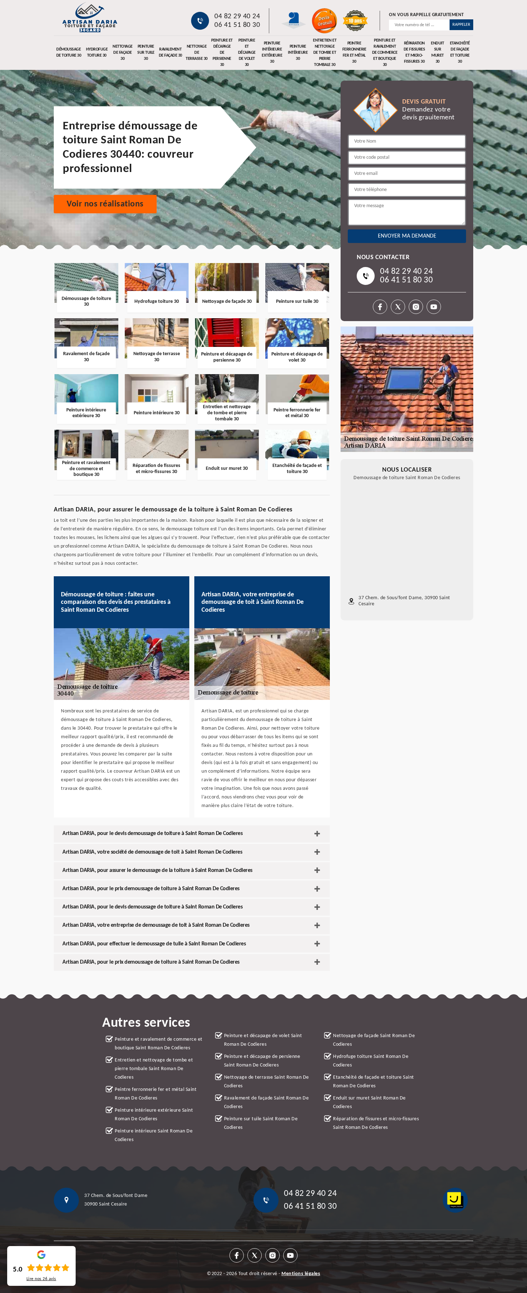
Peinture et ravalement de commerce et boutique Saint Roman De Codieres (159, 1044)
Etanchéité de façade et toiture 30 (460, 53)
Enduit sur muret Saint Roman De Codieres (369, 1103)
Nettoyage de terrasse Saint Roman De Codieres (266, 1082)
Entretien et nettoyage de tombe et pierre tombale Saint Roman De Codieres (154, 1069)
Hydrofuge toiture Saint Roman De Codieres (370, 1061)
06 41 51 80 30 (237, 25)
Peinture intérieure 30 (298, 52)
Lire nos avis (41, 1279)
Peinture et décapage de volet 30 (247, 53)
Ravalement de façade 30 (170, 52)
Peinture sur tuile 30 (146, 52)
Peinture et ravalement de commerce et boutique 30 (385, 53)
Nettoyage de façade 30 (123, 52)
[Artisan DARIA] (89, 17)
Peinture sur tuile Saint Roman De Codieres (261, 1123)
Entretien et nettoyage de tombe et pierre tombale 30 (324, 53)
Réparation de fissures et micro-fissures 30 (414, 53)
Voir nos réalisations (105, 204)
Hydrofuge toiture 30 (97, 52)
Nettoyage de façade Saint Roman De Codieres (374, 1040)
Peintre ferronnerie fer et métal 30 (354, 53)
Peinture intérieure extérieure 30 (272, 53)
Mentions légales (300, 1274)
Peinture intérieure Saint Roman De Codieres (154, 1135)
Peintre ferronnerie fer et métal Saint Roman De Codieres (155, 1094)
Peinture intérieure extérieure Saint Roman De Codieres (154, 1115)
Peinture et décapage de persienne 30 (222, 53)
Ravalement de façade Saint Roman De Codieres (266, 1103)
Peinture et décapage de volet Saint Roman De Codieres (263, 1040)
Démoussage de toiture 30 (68, 52)
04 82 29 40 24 (237, 16)
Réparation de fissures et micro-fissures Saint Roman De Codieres (376, 1123)
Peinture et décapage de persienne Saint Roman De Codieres (262, 1061)
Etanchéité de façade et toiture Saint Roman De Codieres (373, 1082)
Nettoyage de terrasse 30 (197, 52)
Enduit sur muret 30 (437, 53)
